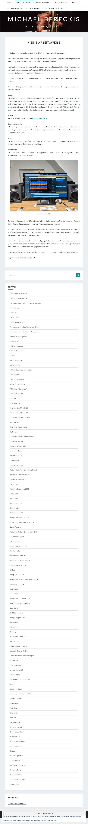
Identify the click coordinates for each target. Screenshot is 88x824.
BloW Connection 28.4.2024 (20, 603)
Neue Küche (14, 422)
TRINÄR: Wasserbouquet (18, 298)
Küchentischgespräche (18, 479)
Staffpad (29, 155)
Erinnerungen (15, 675)
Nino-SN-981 (14, 608)
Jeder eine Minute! (16, 451)
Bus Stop (13, 632)
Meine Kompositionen (24, 3)
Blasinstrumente (61, 3)
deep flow (13, 708)
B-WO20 (13, 718)
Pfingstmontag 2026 (17, 322)
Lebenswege (14, 460)
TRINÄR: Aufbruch (16, 394)
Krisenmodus (14, 508)
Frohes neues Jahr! (16, 465)
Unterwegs (14, 622)
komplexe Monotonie (17, 779)
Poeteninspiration (16, 756)
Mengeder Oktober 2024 (18, 546)
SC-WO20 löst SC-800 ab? (19, 408)
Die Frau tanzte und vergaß (19, 475)
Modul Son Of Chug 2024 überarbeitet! (23, 532)
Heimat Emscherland (17, 384)
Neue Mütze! (14, 641)
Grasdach (13, 751)
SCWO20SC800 (15, 403)
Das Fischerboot (16, 775)
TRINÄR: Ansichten (17, 351)
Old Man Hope (15, 722)
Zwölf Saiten (14, 341)
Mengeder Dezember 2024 (19, 489)
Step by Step (14, 484)
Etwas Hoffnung (15, 770)
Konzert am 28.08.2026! (18, 294)
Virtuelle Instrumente (33, 8)
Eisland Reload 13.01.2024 (19, 651)
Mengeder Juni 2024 (17, 584)
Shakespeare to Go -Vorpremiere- (22, 436)
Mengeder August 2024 (18, 565)
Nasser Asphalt (15, 527)
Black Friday (14, 660)
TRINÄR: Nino (15, 375)
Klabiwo (13, 398)
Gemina (12, 684)
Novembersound (16, 503)
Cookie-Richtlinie (51, 820)
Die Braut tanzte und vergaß (20, 560)
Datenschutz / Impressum (54, 8)
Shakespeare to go (16, 441)
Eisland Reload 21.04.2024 (19, 646)
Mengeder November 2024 (19, 517)
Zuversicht (13, 313)
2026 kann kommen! (17, 346)
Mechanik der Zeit (16, 746)
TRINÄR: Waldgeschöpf (18, 389)
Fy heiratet (14, 594)
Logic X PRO (61, 107)
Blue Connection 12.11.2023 (20, 679)
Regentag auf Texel (17, 732)
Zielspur (12, 81)
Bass (74, 3)
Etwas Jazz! (14, 494)
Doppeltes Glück (16, 689)
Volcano (13, 356)
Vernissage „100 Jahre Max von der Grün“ (24, 327)
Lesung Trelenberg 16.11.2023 (20, 694)
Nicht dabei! (14, 498)
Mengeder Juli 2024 (17, 575)
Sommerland (14, 308)
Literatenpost (15, 760)
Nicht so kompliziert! (17, 765)
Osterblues (14, 703)
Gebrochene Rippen (17, 537)
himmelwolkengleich (17, 741)
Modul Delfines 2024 (17, 513)
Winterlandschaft (16, 727)
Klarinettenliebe (16, 698)
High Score (14, 432)
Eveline (12, 570)
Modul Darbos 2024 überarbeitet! (22, 522)
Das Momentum (15, 551)
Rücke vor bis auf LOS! (18, 556)
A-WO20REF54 (15, 365)
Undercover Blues (16, 360)
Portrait (10, 3)
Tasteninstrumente (13, 8)
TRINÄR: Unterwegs (17, 379)
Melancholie (14, 784)
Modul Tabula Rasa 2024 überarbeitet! (23, 470)
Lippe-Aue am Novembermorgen (22, 656)
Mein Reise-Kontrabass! (18, 427)
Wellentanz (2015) (16, 456)
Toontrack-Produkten (40, 118)
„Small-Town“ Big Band (18, 336)
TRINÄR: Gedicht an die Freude (21, 370)
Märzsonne (14, 627)
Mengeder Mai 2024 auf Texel (20, 598)
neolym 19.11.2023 (16, 670)
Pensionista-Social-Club (18, 637)
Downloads (14, 589)
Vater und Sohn (15, 665)
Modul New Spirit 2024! (18, 446)
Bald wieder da (15, 737)
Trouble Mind (14, 317)
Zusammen (14, 713)
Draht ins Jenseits (16, 613)
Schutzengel (14, 541)
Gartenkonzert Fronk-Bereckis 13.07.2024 (25, 579)
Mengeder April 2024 (17, 617)
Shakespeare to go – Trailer (20, 417)
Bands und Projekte (43, 3)
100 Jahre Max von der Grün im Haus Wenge (25, 303)
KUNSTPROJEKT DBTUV (19, 413)
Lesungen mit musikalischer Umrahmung (25, 332)
